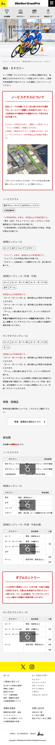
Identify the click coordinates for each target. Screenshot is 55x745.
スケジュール (34, 16)
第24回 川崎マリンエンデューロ (32, 61)
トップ (5, 61)
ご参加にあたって (11, 682)
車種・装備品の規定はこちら (27, 422)
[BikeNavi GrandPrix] (3, 3)
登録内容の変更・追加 (12, 712)
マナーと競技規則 (10, 695)
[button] (5, 39)
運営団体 (33, 733)
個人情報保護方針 (22, 733)
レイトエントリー (10, 715)
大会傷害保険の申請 (11, 721)
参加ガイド (48, 16)
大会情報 (7, 16)
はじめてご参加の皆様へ (13, 686)
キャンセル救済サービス (13, 718)
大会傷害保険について (12, 701)
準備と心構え (8, 689)
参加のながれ (8, 692)
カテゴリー (21, 16)
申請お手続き (9, 708)
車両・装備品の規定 (11, 698)
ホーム (6, 675)
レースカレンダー (15, 61)
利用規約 (12, 733)
